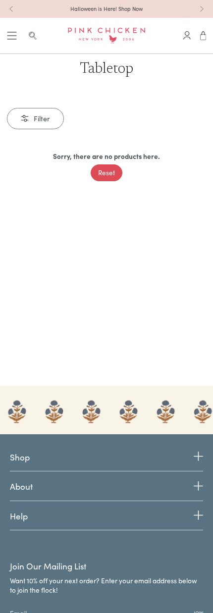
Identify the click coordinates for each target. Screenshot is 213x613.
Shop (20, 457)
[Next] (201, 8)
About (21, 486)
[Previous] (11, 8)
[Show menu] (12, 35)
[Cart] (203, 35)
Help (19, 516)
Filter (42, 118)
